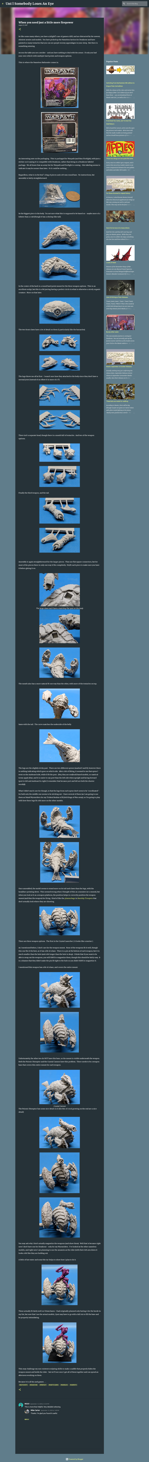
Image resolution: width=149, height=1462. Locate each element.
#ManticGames (53, 1385)
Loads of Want (111, 262)
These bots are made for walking (117, 401)
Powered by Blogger (75, 1459)
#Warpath (73, 1385)
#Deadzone (33, 1385)
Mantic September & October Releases (119, 366)
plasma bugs (70, 898)
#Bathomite (23, 1385)
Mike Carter (35, 1410)
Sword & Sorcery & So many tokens (117, 228)
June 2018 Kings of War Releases (117, 297)
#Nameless (64, 1385)
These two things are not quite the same (119, 158)
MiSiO (27, 1404)
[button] (20, 29)
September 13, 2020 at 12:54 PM (39, 1404)
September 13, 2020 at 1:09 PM (50, 1410)
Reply (27, 1419)
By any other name (112, 332)
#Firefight (43, 1385)
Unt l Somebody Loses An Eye (30, 4)
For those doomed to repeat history (118, 193)
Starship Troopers (85, 898)
